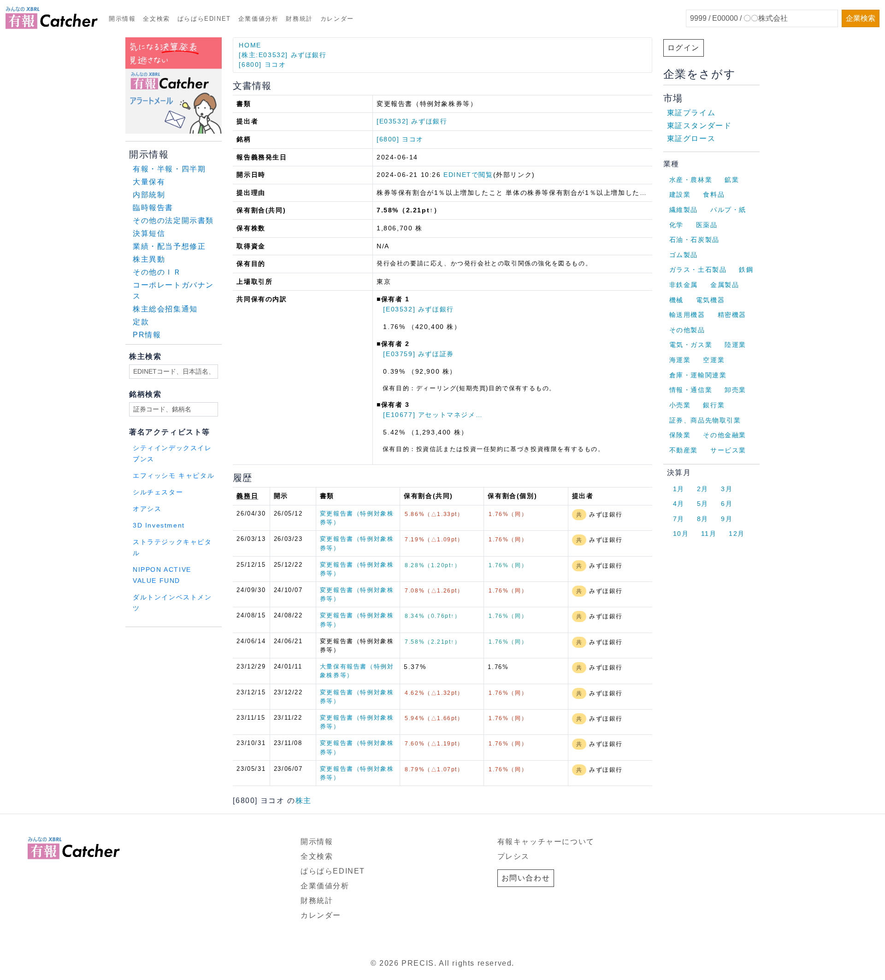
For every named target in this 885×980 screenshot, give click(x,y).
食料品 (714, 194)
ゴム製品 (683, 254)
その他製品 (687, 330)
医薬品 (707, 225)
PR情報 (147, 335)
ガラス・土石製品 (698, 269)
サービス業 (728, 450)
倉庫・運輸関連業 (698, 375)
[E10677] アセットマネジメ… (433, 414)
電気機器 (710, 300)
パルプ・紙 (728, 209)
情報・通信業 (691, 389)
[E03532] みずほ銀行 (412, 121)
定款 (141, 322)
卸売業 (735, 389)
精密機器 (732, 314)
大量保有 (149, 182)
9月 (726, 518)
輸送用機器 (687, 314)
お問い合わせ (526, 878)
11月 (708, 533)
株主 (303, 800)
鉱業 (732, 179)
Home (250, 45)
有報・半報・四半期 (169, 169)
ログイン (683, 48)
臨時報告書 (153, 207)
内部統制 (149, 195)
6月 (726, 503)
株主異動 (149, 259)
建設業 (680, 194)
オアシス (147, 508)
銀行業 (714, 405)
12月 (737, 533)
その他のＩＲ (157, 272)
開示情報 (122, 18)
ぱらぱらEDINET (204, 18)
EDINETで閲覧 (468, 174)
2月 (702, 489)
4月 (678, 503)
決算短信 (149, 233)
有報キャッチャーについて (546, 841)
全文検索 (156, 18)
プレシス (513, 856)
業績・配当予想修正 (169, 246)
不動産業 (683, 450)
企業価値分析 (258, 18)
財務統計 (299, 18)
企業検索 (860, 18)
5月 (702, 503)
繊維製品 (683, 209)
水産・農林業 (691, 179)
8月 (702, 518)
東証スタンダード (699, 125)
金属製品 (724, 284)
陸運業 (735, 344)
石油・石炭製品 (694, 239)
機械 (676, 300)
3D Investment (159, 525)
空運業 (714, 360)
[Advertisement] (237, 638)
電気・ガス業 (691, 344)
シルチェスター (158, 492)
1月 (678, 489)
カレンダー (337, 18)
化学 (676, 225)
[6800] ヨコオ (262, 64)
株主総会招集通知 (165, 309)
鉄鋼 (746, 269)
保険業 (680, 435)
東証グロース (691, 138)
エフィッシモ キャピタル (173, 475)
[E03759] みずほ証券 (418, 354)
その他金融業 (724, 435)
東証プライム (691, 113)
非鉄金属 (683, 284)
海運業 (680, 360)
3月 (726, 489)
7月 (678, 518)
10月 (681, 533)
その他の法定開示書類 (173, 220)
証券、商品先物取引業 (705, 420)
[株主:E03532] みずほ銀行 (282, 55)
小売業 (680, 405)
